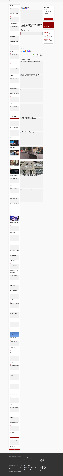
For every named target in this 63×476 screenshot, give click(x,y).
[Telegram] (25, 8)
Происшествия (28, 457)
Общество (25, 457)
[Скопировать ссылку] (27, 8)
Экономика (25, 458)
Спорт (35, 458)
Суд (31, 457)
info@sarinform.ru (46, 27)
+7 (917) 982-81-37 (42, 458)
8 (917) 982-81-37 (46, 26)
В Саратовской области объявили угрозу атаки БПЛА (48, 9)
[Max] (35, 467)
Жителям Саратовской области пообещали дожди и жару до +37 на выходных (48, 16)
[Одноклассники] (24, 8)
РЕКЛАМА (41, 461)
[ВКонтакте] (23, 8)
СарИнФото (25, 459)
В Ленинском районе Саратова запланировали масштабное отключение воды (48, 14)
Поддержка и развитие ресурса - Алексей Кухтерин (43, 471)
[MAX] (26, 8)
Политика (33, 457)
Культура (33, 458)
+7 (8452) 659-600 (42, 459)
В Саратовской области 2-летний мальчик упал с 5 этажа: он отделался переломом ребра (48, 11)
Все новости (11, 5)
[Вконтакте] (28, 467)
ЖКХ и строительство (29, 458)
